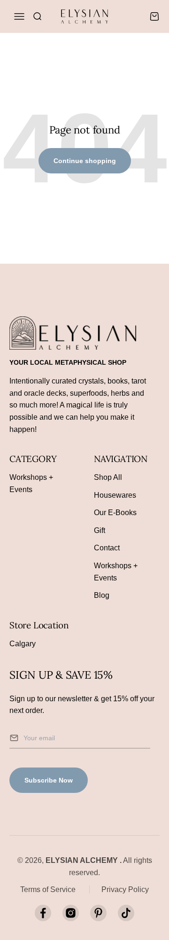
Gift (99, 530)
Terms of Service (48, 889)
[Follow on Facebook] (43, 913)
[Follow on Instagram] (70, 913)
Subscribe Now (48, 780)
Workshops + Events (31, 483)
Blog (101, 595)
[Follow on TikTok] (126, 913)
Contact (107, 548)
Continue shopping (85, 160)
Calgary (22, 644)
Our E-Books (115, 513)
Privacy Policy (125, 889)
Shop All (108, 477)
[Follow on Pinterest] (98, 913)
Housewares (115, 495)
